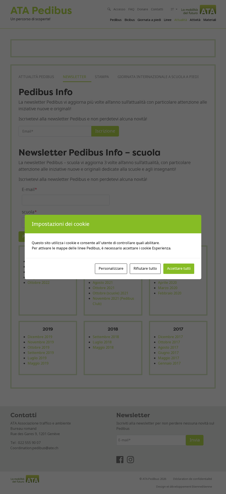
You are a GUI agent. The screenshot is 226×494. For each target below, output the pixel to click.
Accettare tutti (178, 268)
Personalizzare (111, 268)
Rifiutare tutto (145, 268)
